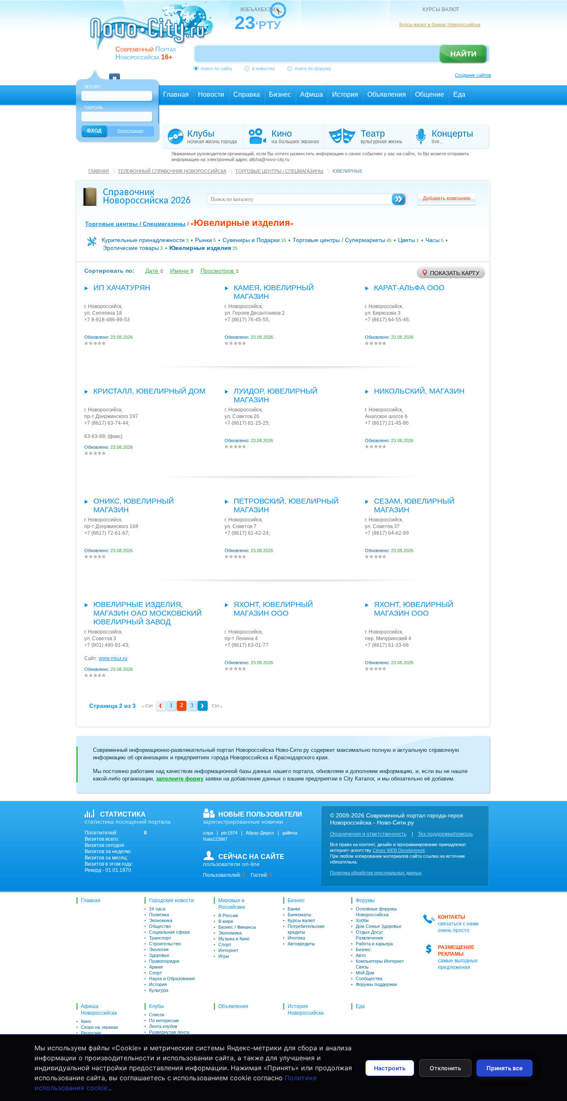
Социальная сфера (169, 932)
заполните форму (179, 779)
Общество (160, 926)
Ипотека (296, 937)
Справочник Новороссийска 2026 (147, 197)
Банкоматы (299, 914)
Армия (156, 966)
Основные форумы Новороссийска (376, 911)
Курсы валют (301, 920)
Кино (86, 1021)
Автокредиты (301, 943)
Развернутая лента (169, 1032)
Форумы (365, 900)
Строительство (165, 943)
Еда (360, 1006)
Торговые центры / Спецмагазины (279, 171)
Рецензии (91, 1032)
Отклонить (445, 1068)
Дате (152, 270)
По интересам (164, 1020)
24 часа (157, 908)
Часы (432, 240)
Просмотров (217, 270)
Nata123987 (215, 839)
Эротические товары (131, 248)
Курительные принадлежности (143, 240)
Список (156, 1014)
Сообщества (369, 978)
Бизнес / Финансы (237, 927)
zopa (208, 832)
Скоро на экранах (99, 1027)
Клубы (156, 1006)
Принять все (504, 1068)
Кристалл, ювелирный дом (149, 391)
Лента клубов (163, 1026)
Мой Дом (365, 972)
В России (228, 915)
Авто (361, 955)
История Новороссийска (306, 1009)
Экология (159, 949)
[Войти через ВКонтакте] (114, 74)
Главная (98, 171)
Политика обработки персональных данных (376, 872)
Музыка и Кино (233, 938)
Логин (92, 86)
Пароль (93, 107)
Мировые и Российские (231, 904)
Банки (294, 908)
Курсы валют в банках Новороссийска (439, 24)
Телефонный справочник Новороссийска (172, 171)
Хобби (362, 920)
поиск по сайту (216, 68)
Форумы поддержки (376, 984)
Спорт (155, 972)
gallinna (289, 832)
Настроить (390, 1068)
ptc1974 (229, 832)
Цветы (406, 240)
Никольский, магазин (419, 391)
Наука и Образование (172, 978)
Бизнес (296, 900)
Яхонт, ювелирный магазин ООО (273, 608)
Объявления (233, 1006)
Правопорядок (164, 961)
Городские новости (171, 900)
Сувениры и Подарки (251, 240)
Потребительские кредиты (306, 929)
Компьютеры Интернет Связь (380, 964)
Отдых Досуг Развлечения (369, 935)
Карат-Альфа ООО (409, 288)
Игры (223, 956)
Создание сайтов (473, 75)
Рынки (203, 240)
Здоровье (159, 955)
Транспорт (160, 937)
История (158, 984)
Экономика (160, 920)
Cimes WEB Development (399, 850)
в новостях (263, 68)
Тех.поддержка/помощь (445, 834)
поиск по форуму (313, 68)
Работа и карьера (374, 943)
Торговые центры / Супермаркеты (339, 240)
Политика (159, 914)
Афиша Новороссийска (99, 1009)
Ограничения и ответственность (368, 834)
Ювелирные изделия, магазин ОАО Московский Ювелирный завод (147, 613)
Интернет (228, 950)
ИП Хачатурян (121, 288)
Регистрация (130, 130)
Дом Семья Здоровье (378, 926)
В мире (225, 921)
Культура (158, 990)
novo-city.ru (154, 32)
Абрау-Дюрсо (260, 832)
